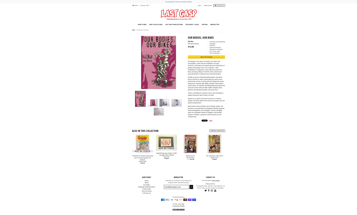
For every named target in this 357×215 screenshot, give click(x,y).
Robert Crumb (142, 161)
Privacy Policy (147, 189)
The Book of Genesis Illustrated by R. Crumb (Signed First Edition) (142, 158)
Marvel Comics (190, 157)
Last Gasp (181, 204)
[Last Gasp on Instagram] (212, 190)
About (146, 183)
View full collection (217, 130)
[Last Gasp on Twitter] (206, 190)
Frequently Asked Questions (146, 187)
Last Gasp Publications (174, 24)
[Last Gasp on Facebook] (208, 190)
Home (133, 30)
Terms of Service (146, 191)
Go (191, 187)
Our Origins (146, 185)
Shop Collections (155, 24)
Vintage (205, 24)
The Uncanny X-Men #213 (214, 156)
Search (147, 180)
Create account (208, 5)
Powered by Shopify (179, 206)
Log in (199, 5)
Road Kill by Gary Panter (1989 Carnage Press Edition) (166, 154)
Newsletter (214, 24)
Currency (142, 5)
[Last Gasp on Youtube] (215, 190)
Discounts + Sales (192, 24)
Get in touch (216, 180)
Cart (220, 5)
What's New (142, 24)
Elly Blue (190, 41)
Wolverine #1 (190, 156)
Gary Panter (166, 157)
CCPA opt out (146, 193)
